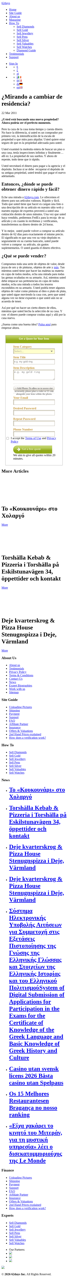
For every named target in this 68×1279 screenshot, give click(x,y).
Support (14, 57)
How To (14, 23)
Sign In (13, 63)
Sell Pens (22, 36)
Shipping (14, 710)
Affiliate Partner (18, 724)
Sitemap (14, 692)
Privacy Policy (17, 672)
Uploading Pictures (20, 707)
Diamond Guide (26, 50)
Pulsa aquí (44, 324)
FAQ (12, 720)
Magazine (15, 19)
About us (14, 16)
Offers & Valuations (21, 730)
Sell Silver (23, 40)
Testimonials (16, 53)
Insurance (15, 727)
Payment (14, 713)
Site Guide (15, 13)
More (5, 524)
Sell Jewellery (25, 33)
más (56, 267)
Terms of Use (33, 438)
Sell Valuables (25, 43)
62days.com (31, 197)
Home (12, 9)
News (12, 682)
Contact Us (15, 678)
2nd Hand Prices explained (25, 734)
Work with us (17, 689)
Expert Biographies (20, 685)
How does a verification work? (27, 737)
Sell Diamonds (25, 26)
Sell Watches (24, 47)
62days (6, 3)
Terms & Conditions (21, 675)
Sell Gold (22, 30)
